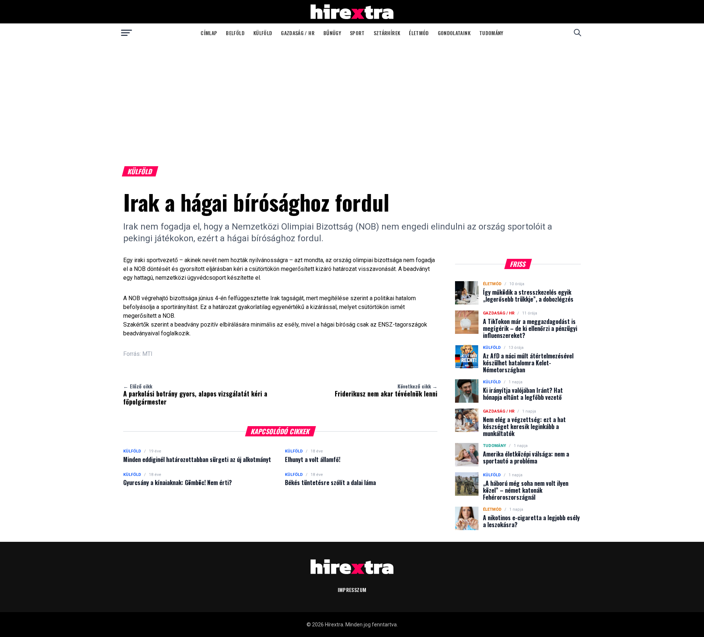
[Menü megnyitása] (126, 32)
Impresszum (352, 589)
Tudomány (491, 33)
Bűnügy (332, 33)
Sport (357, 33)
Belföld (235, 33)
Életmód (419, 33)
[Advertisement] (352, 96)
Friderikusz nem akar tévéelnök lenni (386, 390)
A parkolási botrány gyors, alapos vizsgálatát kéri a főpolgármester (195, 394)
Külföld (262, 33)
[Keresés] (577, 32)
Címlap (209, 33)
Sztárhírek (387, 33)
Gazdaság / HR (298, 33)
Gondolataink (454, 33)
